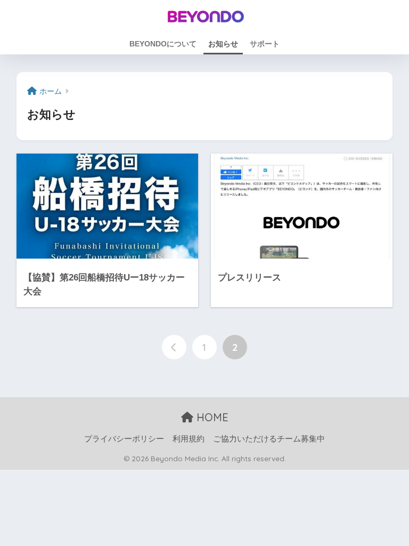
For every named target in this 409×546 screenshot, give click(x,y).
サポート (265, 43)
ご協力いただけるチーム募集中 (269, 439)
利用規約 (188, 439)
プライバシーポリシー (124, 439)
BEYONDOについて (163, 43)
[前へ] (174, 347)
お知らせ (223, 43)
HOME (210, 417)
